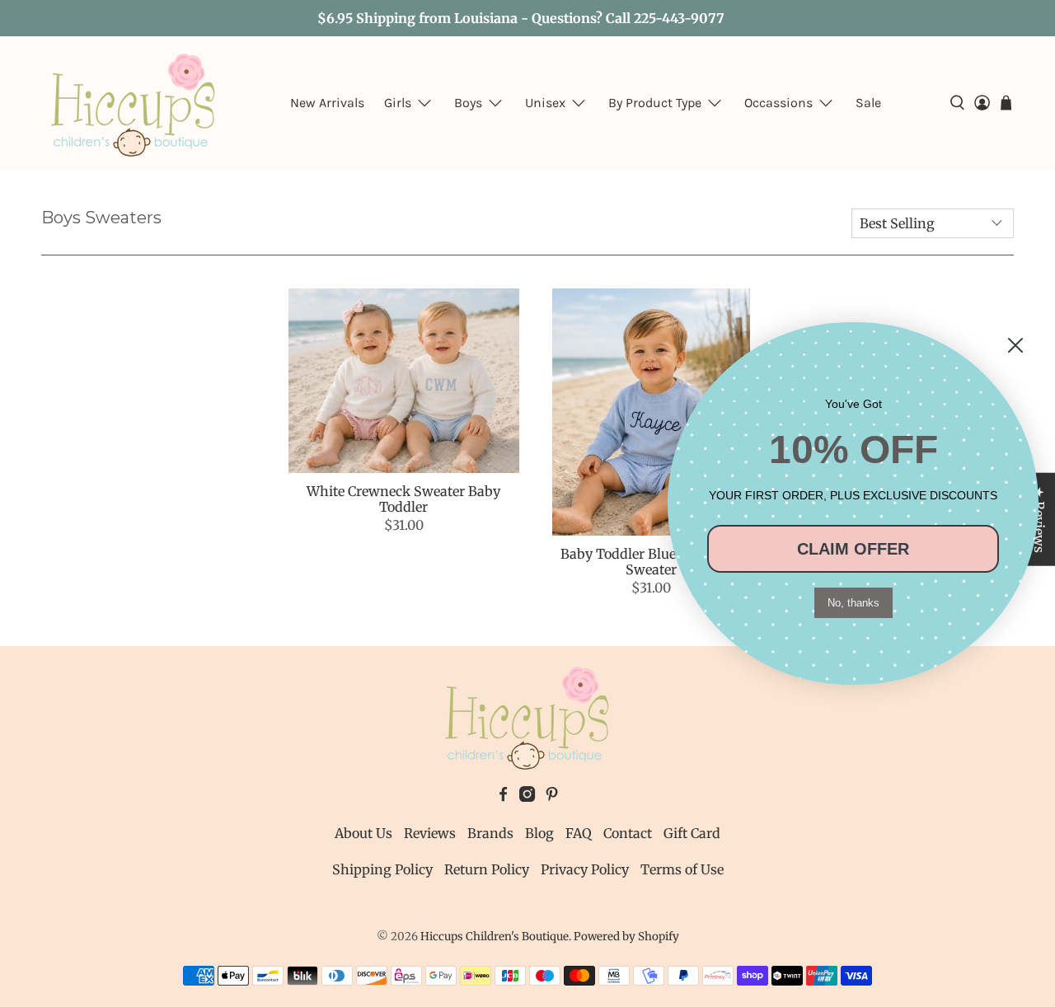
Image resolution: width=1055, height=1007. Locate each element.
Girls (397, 102)
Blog (539, 833)
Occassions (778, 102)
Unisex (545, 102)
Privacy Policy (585, 869)
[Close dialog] (1015, 345)
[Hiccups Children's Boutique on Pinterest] (552, 797)
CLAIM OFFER (853, 549)
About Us (363, 833)
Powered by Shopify (626, 937)
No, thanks (853, 603)
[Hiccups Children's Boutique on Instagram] (527, 797)
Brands (490, 833)
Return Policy (486, 869)
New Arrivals (327, 102)
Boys (468, 102)
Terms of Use (682, 869)
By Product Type (654, 102)
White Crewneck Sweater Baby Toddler (403, 499)
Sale (868, 102)
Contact (627, 833)
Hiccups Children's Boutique (494, 937)
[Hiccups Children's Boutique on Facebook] (503, 797)
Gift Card (691, 833)
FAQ (578, 833)
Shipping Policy (382, 869)
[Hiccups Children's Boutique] (133, 103)
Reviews (430, 833)
